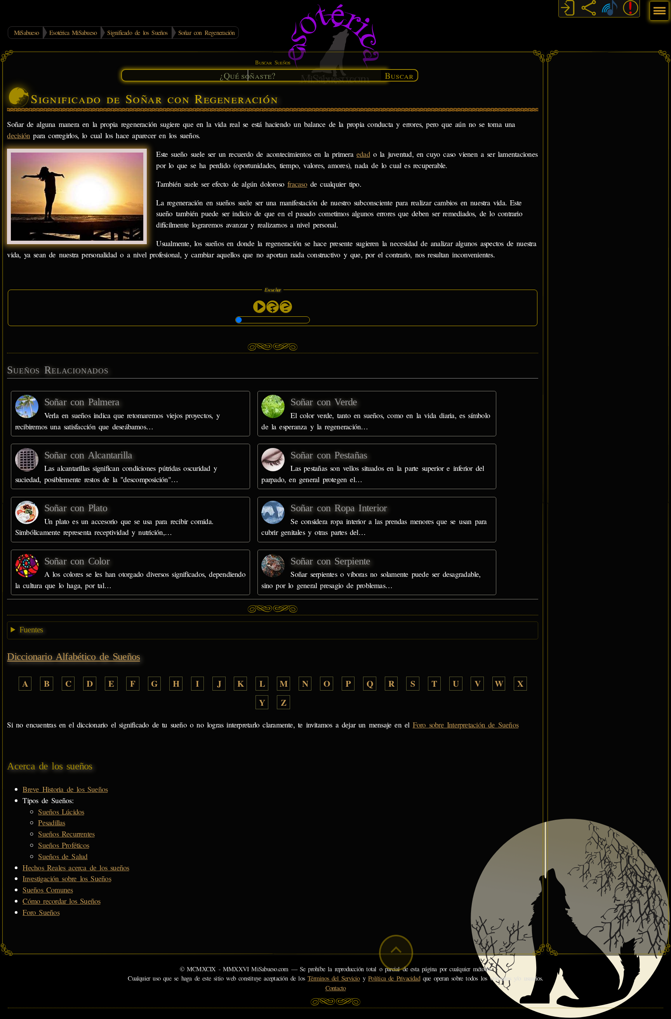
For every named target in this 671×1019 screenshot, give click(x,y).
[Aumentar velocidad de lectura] (272, 306)
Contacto (335, 988)
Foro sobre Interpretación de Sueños (465, 724)
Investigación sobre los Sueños (67, 878)
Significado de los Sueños (137, 32)
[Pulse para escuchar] (259, 306)
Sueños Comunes (48, 889)
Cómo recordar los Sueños (61, 901)
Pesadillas (51, 822)
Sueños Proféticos (63, 845)
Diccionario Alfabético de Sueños (73, 656)
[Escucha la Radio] (610, 9)
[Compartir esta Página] (589, 9)
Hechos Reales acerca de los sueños (76, 867)
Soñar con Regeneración (206, 32)
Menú (658, 7)
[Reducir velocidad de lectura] (285, 306)
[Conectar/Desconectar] (568, 9)
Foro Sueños (41, 912)
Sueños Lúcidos (61, 811)
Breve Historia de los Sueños (65, 789)
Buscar (399, 75)
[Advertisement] (608, 172)
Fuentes (31, 629)
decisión (18, 135)
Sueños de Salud (62, 856)
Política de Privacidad (394, 978)
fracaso (297, 184)
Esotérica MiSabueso (73, 32)
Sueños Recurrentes (66, 833)
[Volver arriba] (396, 953)
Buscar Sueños (272, 62)
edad (363, 154)
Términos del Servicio (334, 978)
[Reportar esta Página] (631, 9)
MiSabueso (26, 32)
